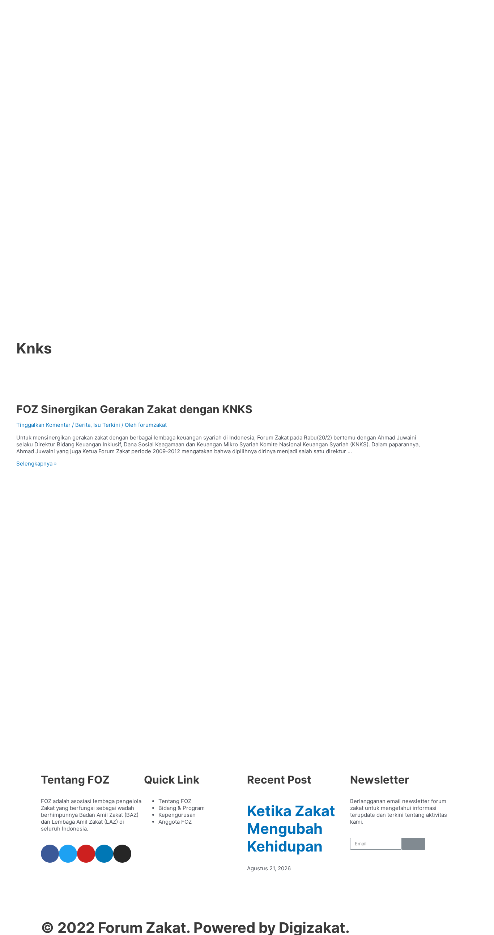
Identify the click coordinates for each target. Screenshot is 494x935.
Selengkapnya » (36, 463)
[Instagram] (122, 854)
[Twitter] (68, 854)
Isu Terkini (106, 424)
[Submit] (413, 844)
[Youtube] (86, 854)
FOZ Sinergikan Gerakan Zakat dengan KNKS (134, 409)
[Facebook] (50, 854)
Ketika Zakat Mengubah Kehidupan (291, 828)
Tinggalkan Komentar (43, 424)
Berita (82, 424)
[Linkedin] (104, 854)
